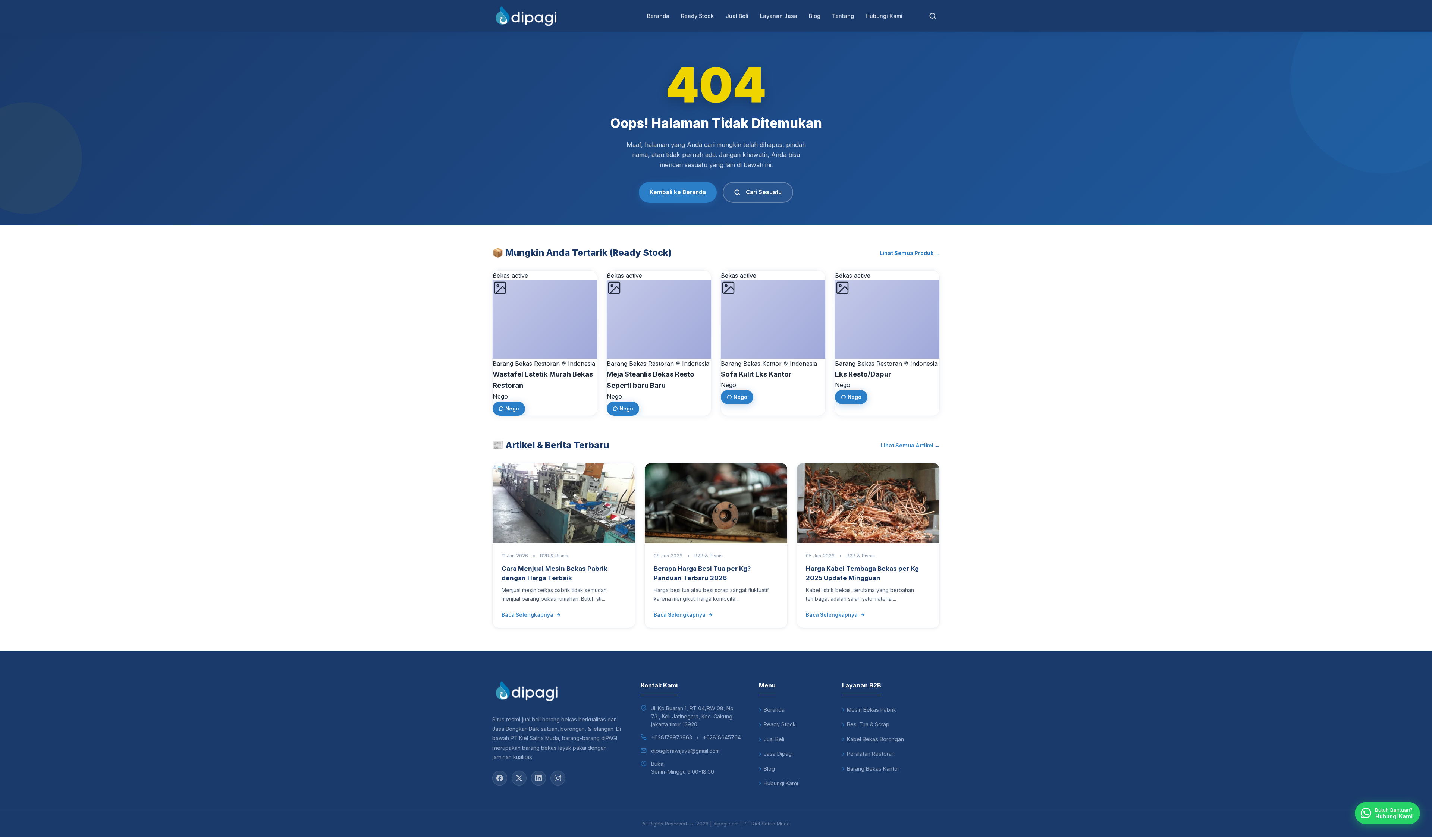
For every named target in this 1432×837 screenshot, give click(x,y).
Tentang (843, 16)
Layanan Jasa (778, 16)
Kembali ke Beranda (678, 192)
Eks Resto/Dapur (863, 374)
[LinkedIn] (538, 778)
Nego (512, 409)
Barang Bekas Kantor (873, 768)
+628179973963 (671, 737)
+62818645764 (722, 737)
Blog (814, 16)
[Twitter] (519, 778)
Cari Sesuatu (764, 192)
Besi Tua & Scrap (868, 724)
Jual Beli (737, 16)
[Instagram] (557, 778)
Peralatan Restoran (871, 754)
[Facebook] (499, 778)
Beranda (658, 16)
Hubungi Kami (884, 16)
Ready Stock (697, 16)
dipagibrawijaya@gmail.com (685, 751)
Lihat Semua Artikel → (910, 445)
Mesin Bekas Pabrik (871, 710)
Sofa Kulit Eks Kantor (756, 374)
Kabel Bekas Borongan (875, 739)
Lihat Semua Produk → (910, 253)
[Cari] (933, 16)
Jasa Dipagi (778, 754)
